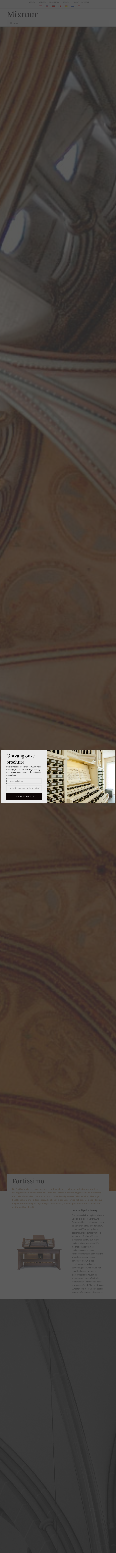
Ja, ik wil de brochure (24, 796)
